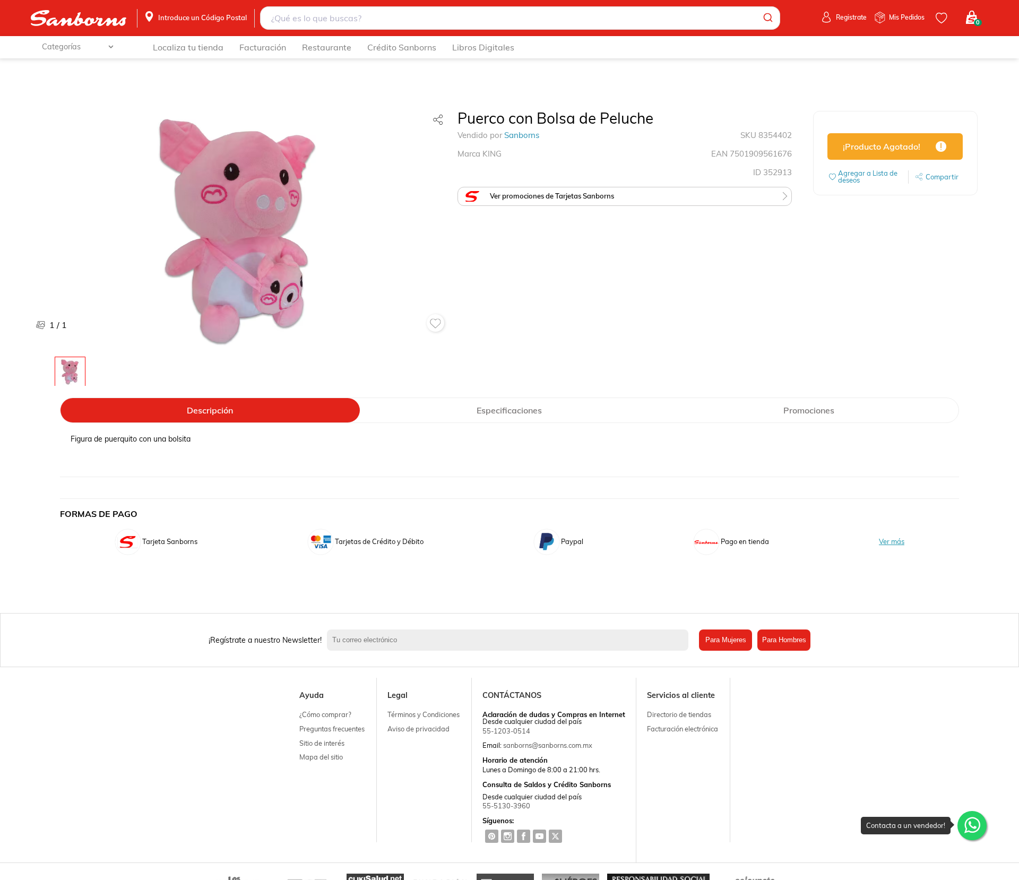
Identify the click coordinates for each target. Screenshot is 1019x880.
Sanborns (521, 135)
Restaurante (326, 47)
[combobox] (520, 18)
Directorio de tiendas (679, 714)
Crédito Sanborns (401, 47)
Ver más (891, 541)
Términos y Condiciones (423, 714)
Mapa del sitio (321, 757)
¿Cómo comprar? (325, 714)
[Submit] (767, 18)
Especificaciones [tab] (509, 410)
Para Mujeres (725, 640)
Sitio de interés (321, 743)
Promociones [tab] (808, 410)
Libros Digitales (483, 47)
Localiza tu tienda (188, 47)
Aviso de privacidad (418, 728)
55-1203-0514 (506, 731)
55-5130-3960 (506, 805)
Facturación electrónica (682, 728)
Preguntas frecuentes (332, 728)
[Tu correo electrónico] (510, 640)
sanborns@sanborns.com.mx (547, 745)
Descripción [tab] (210, 410)
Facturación (262, 47)
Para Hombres (784, 640)
